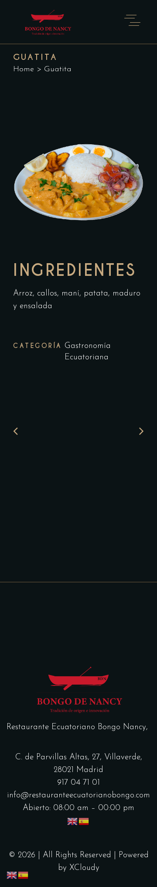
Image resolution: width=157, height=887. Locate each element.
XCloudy (84, 868)
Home (23, 69)
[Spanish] (84, 821)
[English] (72, 821)
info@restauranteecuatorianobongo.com (78, 795)
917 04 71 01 (78, 783)
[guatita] (78, 178)
